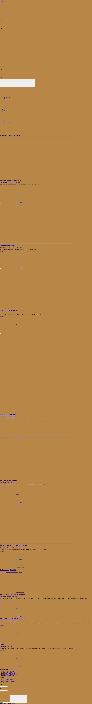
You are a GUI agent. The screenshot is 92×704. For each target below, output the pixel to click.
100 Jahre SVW (7, 97)
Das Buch (3, 109)
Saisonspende (6, 99)
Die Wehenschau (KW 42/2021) (8, 414)
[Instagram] (10, 44)
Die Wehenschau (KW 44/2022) (8, 245)
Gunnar (19, 182)
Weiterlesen (2, 251)
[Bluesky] (10, 12)
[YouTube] (10, 77)
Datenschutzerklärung (8, 132)
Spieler (17, 658)
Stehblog (1, 1)
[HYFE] (10, 36)
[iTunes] (10, 61)
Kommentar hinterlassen (20, 202)
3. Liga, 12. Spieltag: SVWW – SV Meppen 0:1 (12, 618)
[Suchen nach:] (5, 702)
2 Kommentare (18, 666)
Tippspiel (5, 98)
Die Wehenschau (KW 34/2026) (12, 671)
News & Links (4, 110)
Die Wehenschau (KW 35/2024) (7, 679)
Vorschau (17, 194)
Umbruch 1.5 (3, 644)
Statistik (3, 119)
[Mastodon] (10, 20)
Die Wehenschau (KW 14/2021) (8, 480)
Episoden (5, 108)
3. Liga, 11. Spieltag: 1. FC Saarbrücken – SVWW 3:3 (14, 545)
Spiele (17, 559)
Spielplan (3, 111)
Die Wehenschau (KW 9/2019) (8, 570)
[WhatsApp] (10, 28)
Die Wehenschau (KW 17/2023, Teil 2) (10, 180)
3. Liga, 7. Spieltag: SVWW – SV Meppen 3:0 (12, 594)
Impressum (4, 131)
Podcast (3, 107)
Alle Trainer (6, 120)
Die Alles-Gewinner (7, 122)
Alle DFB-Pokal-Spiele (8, 121)
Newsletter (4, 123)
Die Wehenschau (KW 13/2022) (8, 310)
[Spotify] (10, 69)
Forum (3, 88)
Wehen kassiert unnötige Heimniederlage (9, 681)
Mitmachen (4, 96)
